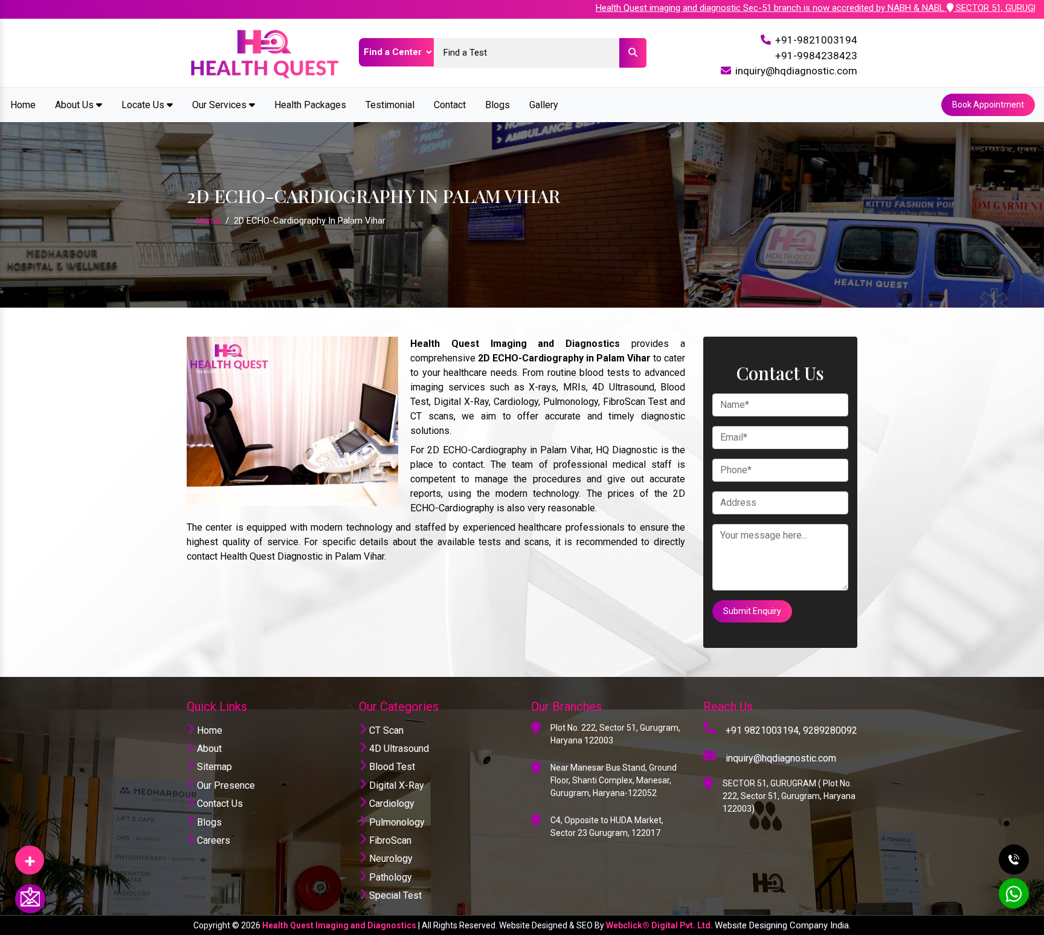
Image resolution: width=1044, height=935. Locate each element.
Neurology (390, 858)
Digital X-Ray (395, 785)
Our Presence (225, 785)
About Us (75, 105)
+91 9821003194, (763, 730)
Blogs (497, 105)
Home (23, 105)
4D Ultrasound (398, 748)
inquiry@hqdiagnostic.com (796, 71)
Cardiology (390, 803)
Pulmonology (396, 822)
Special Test (394, 895)
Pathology (389, 877)
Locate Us (144, 105)
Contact (450, 105)
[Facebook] (30, 856)
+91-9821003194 (816, 40)
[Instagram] (30, 856)
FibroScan (389, 840)
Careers (212, 840)
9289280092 (830, 730)
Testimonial (390, 105)
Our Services (220, 105)
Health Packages (310, 105)
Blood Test (391, 766)
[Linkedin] (30, 856)
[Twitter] (30, 856)
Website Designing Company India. (783, 925)
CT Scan (385, 730)
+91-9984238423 (816, 56)
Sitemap (213, 766)
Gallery (543, 105)
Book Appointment (988, 104)
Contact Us (219, 803)
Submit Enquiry (752, 611)
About (208, 748)
